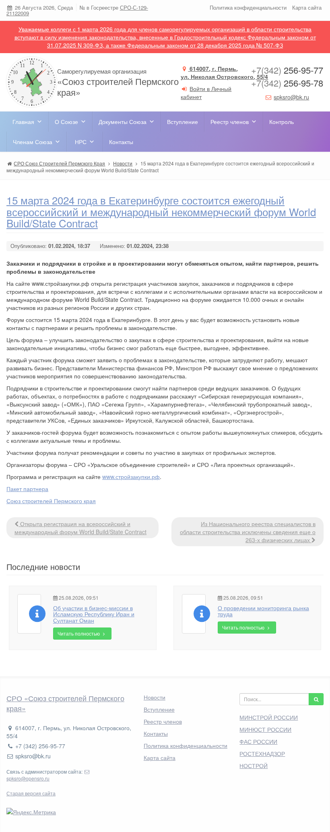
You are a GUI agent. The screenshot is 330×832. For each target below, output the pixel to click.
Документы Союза (122, 122)
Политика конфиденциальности (248, 7)
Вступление (182, 122)
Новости (154, 697)
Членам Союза (32, 142)
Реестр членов (229, 122)
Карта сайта (307, 7)
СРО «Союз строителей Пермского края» (65, 703)
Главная (23, 122)
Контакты (121, 142)
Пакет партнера (27, 489)
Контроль (281, 122)
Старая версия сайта (31, 793)
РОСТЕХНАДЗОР (262, 753)
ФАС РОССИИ (258, 741)
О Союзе (66, 122)
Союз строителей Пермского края (51, 501)
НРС (81, 142)
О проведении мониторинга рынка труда (263, 611)
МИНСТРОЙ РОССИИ (268, 717)
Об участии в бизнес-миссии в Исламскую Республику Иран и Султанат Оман (93, 614)
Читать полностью (79, 633)
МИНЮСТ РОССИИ (265, 729)
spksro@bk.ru (291, 97)
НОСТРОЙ (253, 766)
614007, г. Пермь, (224, 72)
